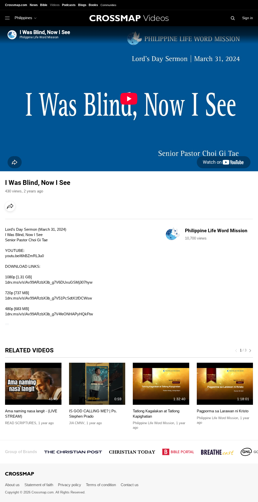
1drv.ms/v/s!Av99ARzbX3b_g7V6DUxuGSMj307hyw (48, 282)
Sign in (247, 18)
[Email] (43, 220)
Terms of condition (101, 485)
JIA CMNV (76, 423)
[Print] (53, 220)
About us (12, 485)
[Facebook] (12, 220)
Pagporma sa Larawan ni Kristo (222, 411)
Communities (108, 5)
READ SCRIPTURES (20, 423)
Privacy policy (69, 485)
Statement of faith (38, 485)
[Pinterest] (32, 220)
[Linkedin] (22, 220)
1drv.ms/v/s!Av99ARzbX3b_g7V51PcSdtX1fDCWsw (48, 298)
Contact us (130, 485)
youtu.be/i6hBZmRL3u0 (24, 256)
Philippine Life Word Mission (153, 423)
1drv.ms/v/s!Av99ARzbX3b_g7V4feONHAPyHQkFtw (49, 314)
